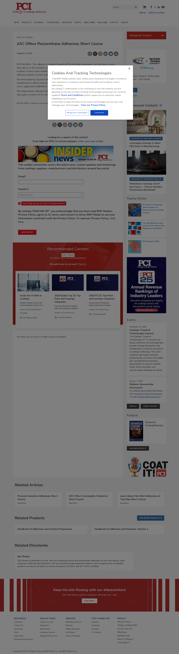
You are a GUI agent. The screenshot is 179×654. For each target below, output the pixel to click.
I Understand (99, 113)
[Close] (129, 68)
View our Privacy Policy (93, 105)
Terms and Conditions (71, 95)
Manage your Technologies (77, 113)
